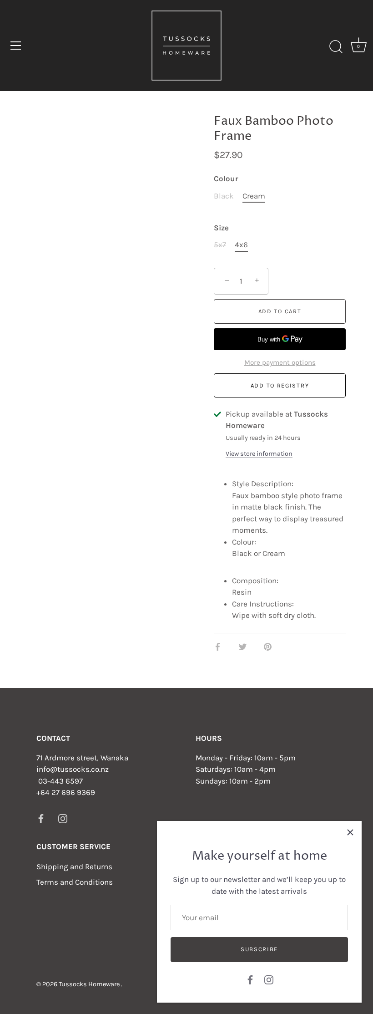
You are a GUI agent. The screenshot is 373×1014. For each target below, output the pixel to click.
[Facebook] (250, 978)
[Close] (350, 832)
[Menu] (16, 46)
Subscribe (259, 949)
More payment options (280, 362)
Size (221, 227)
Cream (253, 195)
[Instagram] (268, 978)
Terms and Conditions (74, 882)
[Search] (336, 47)
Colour (226, 178)
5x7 (220, 244)
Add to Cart (280, 311)
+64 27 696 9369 (65, 792)
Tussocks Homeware (90, 984)
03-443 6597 (60, 780)
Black (224, 195)
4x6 (241, 244)
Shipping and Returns (74, 866)
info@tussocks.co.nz (72, 769)
